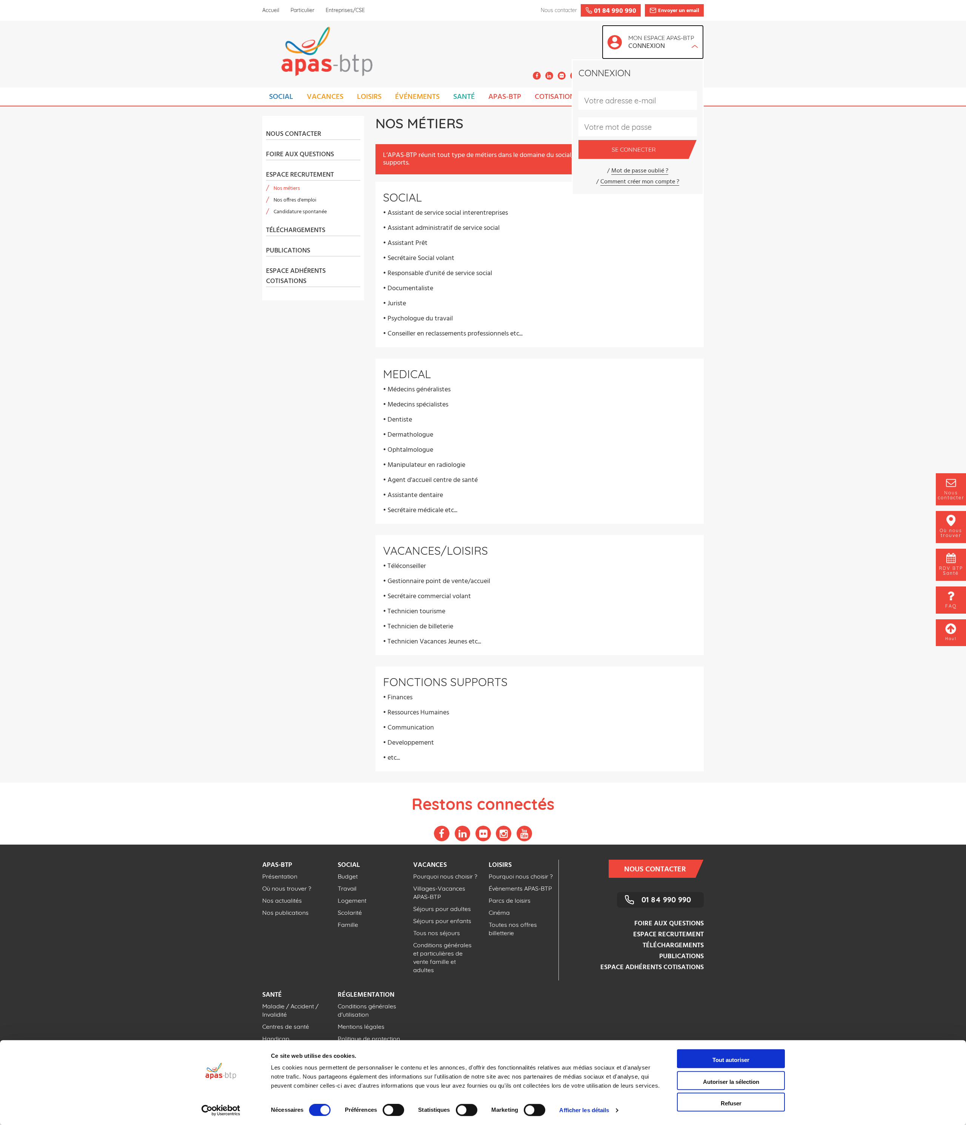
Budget (348, 876)
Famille (348, 924)
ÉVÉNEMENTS (417, 97)
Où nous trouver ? (286, 888)
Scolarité (350, 912)
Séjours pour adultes (442, 909)
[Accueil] (317, 53)
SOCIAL (281, 97)
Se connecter (634, 149)
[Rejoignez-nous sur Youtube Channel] (524, 833)
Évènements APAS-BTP (520, 888)
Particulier (302, 10)
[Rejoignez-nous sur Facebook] (537, 76)
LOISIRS (369, 97)
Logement (352, 900)
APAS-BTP (504, 97)
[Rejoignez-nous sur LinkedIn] (549, 76)
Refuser (731, 1103)
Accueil (270, 10)
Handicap (275, 1038)
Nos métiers (287, 188)
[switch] (393, 1110)
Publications (288, 251)
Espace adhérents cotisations (296, 276)
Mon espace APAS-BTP (661, 43)
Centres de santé (285, 1026)
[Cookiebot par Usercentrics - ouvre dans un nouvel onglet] (221, 1110)
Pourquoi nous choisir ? (445, 876)
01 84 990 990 (666, 899)
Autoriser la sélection (731, 1082)
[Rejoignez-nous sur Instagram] (503, 833)
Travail (347, 888)
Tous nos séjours (436, 933)
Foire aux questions (300, 154)
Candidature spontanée (300, 212)
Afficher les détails (584, 1110)
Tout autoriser (730, 1060)
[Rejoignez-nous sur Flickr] (562, 76)
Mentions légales (361, 1026)
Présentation (279, 876)
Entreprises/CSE (345, 10)
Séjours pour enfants (442, 921)
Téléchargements (295, 230)
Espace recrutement (300, 175)
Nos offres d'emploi (295, 200)
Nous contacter (293, 134)
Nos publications (285, 912)
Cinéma (499, 912)
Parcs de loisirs (510, 900)
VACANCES (325, 97)
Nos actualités (282, 900)
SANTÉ (464, 97)
